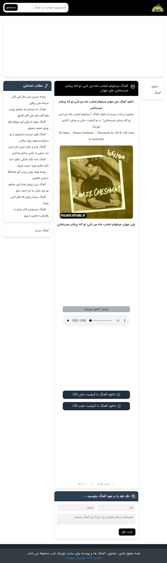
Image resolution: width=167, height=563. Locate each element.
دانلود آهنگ (103, 484)
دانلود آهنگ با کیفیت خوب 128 (94, 406)
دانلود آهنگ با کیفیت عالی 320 (94, 394)
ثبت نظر (127, 532)
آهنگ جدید (42, 231)
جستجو (11, 7)
